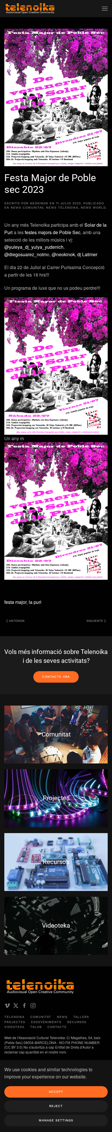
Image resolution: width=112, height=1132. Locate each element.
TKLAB (36, 1027)
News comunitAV (27, 207)
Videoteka (14, 1027)
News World (93, 207)
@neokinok (63, 254)
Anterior (16, 621)
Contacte (57, 1027)
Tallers (81, 1017)
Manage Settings (56, 1120)
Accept (56, 1092)
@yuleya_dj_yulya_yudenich (33, 247)
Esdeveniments (46, 1022)
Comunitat (40, 1017)
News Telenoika (62, 207)
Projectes (14, 1022)
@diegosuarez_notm (25, 254)
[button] (105, 8)
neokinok (39, 203)
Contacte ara (56, 677)
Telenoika (14, 1017)
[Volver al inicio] (30, 8)
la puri (35, 602)
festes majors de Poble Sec (52, 232)
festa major (15, 602)
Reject (56, 1106)
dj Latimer (87, 254)
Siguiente (94, 621)
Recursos (76, 1022)
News (62, 1017)
